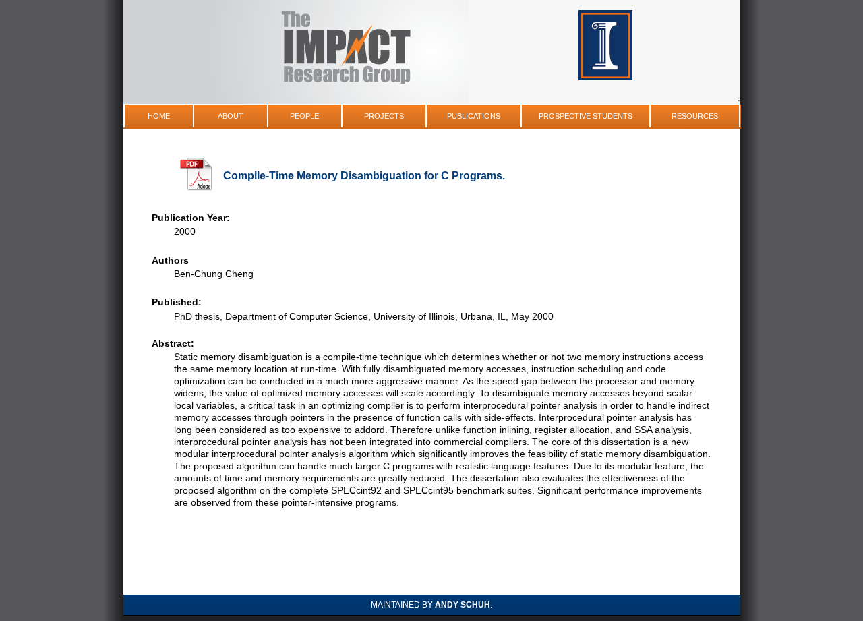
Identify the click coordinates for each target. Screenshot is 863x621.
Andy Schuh (462, 605)
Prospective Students (585, 116)
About (230, 116)
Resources (695, 116)
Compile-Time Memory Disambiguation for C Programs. (364, 175)
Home (159, 116)
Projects (384, 116)
